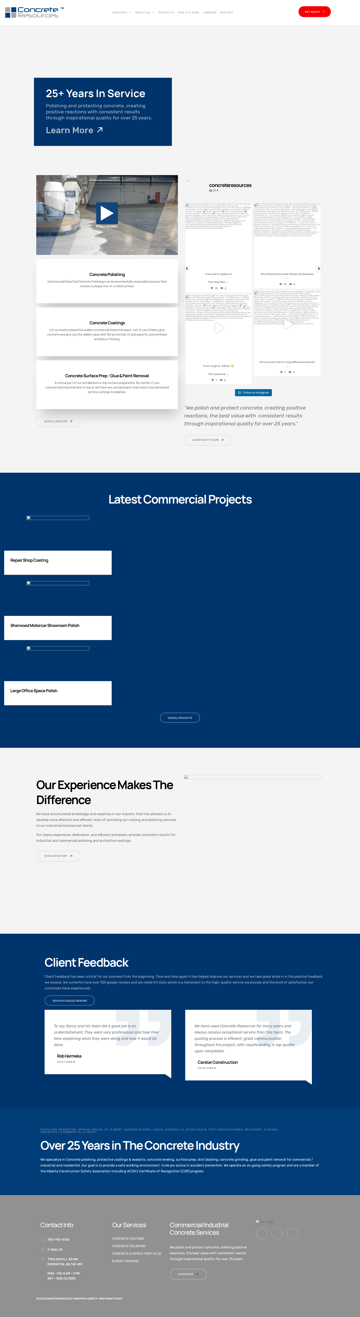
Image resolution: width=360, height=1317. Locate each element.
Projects (166, 12)
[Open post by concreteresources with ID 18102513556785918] (218, 236)
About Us (142, 12)
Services (119, 12)
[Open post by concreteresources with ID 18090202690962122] (218, 328)
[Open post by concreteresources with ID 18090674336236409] (287, 324)
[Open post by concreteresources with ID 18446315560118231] (287, 236)
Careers (209, 12)
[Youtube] (292, 1233)
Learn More (70, 129)
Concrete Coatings (128, 1239)
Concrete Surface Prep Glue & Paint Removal (136, 1257)
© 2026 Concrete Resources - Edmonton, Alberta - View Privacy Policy (79, 1298)
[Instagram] (277, 1233)
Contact (227, 12)
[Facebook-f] (261, 1233)
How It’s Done (189, 12)
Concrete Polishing (128, 1246)
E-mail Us (55, 1250)
